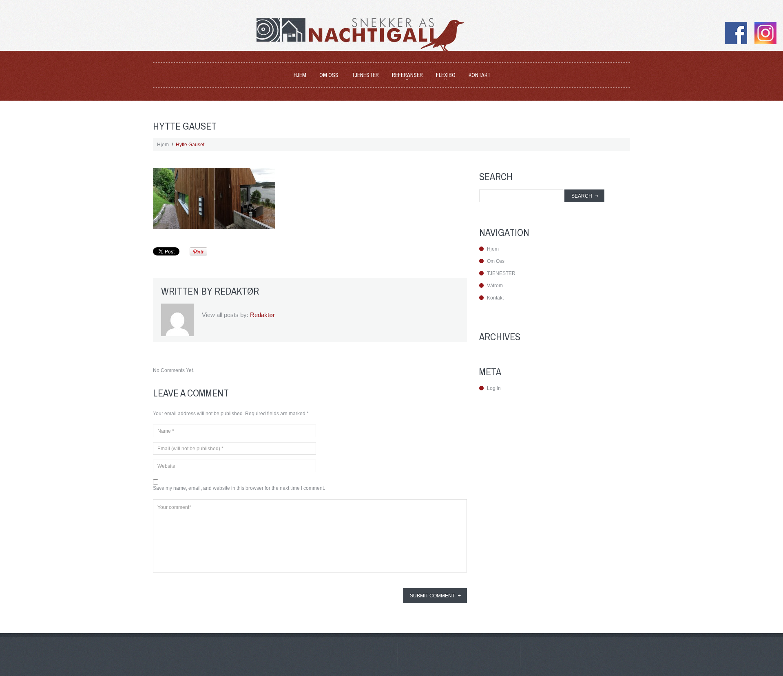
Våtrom (495, 285)
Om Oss (328, 75)
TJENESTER (365, 75)
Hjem (300, 75)
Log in (494, 388)
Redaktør (237, 290)
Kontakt (480, 75)
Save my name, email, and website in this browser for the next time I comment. (239, 488)
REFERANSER (405, 76)
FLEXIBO (443, 76)
